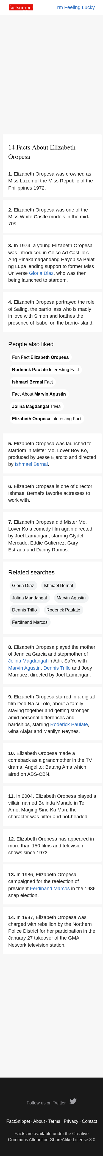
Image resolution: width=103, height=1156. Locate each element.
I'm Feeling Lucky (76, 7)
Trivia (36, 406)
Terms (54, 1121)
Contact (89, 1121)
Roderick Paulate (63, 610)
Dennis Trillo (24, 610)
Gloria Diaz (41, 273)
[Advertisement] (51, 74)
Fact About (39, 394)
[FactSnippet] (21, 9)
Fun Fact (40, 357)
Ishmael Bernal (31, 464)
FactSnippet (18, 1121)
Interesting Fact (45, 369)
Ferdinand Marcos (30, 622)
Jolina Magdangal (29, 598)
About (39, 1121)
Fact (32, 382)
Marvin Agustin (71, 598)
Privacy (71, 1121)
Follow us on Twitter (47, 1103)
